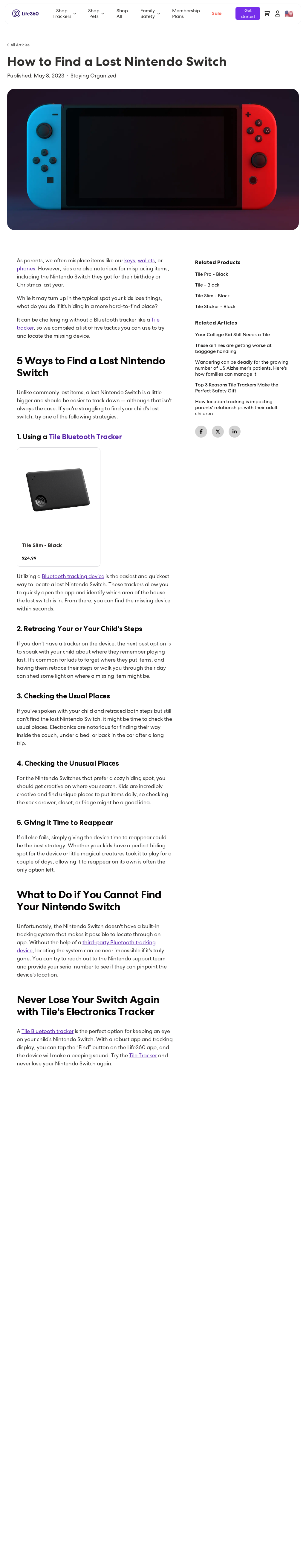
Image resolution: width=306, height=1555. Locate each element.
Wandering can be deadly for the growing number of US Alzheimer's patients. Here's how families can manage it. (241, 368)
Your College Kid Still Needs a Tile (232, 335)
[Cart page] (267, 13)
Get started (248, 13)
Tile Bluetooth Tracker (85, 436)
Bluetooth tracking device (73, 576)
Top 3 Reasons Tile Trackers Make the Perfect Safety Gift (236, 388)
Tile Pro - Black (211, 274)
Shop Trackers (62, 13)
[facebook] (201, 432)
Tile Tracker (143, 1055)
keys (129, 260)
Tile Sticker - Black (215, 307)
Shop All (122, 13)
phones (26, 268)
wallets (146, 260)
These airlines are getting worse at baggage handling (233, 348)
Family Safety (147, 13)
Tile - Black (207, 285)
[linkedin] (235, 432)
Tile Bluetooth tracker (48, 1031)
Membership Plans (186, 13)
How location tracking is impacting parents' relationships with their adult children (236, 408)
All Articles (20, 45)
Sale (217, 13)
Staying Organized (93, 75)
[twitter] (218, 432)
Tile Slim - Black (212, 296)
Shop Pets (94, 13)
